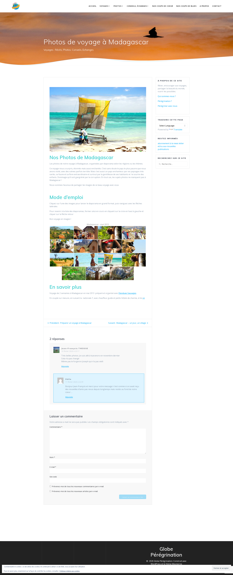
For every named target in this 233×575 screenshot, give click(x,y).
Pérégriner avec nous (167, 106)
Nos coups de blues (186, 6)
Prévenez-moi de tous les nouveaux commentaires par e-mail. (78, 486)
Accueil (92, 6)
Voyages (104, 6)
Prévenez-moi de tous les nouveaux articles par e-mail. (75, 491)
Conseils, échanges (137, 6)
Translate (177, 129)
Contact (216, 6)
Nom (52, 457)
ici (143, 298)
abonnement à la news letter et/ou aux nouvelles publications (171, 146)
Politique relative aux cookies (70, 571)
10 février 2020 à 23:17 (70, 351)
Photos (117, 6)
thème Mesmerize (174, 564)
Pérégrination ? (165, 101)
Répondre (65, 366)
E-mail (53, 467)
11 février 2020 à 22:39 (74, 382)
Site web (53, 476)
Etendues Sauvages (127, 293)
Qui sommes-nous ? (167, 96)
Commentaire (56, 427)
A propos (204, 6)
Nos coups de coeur (162, 6)
